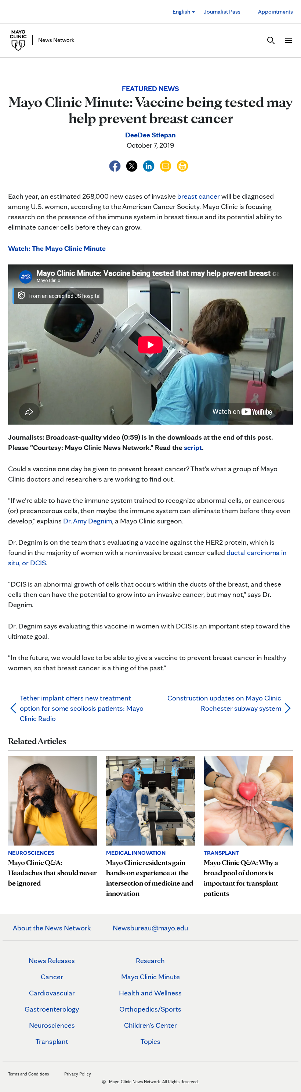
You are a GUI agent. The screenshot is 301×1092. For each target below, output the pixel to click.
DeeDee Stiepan (150, 134)
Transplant (52, 1041)
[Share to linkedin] (149, 165)
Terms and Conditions (28, 1074)
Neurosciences (52, 1025)
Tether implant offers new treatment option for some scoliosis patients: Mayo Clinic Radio (82, 708)
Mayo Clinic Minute (150, 976)
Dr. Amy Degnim (87, 520)
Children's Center (150, 1025)
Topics (150, 1041)
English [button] (182, 11)
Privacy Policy (77, 1074)
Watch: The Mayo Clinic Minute (57, 248)
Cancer (52, 976)
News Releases (52, 960)
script (193, 447)
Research (150, 960)
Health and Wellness (150, 992)
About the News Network (52, 927)
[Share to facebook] (115, 165)
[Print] (182, 165)
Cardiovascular (52, 992)
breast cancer (198, 196)
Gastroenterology (52, 1009)
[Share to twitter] (132, 165)
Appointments (275, 11)
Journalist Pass (222, 11)
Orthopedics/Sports (150, 1009)
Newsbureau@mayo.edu (150, 927)
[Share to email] (166, 165)
